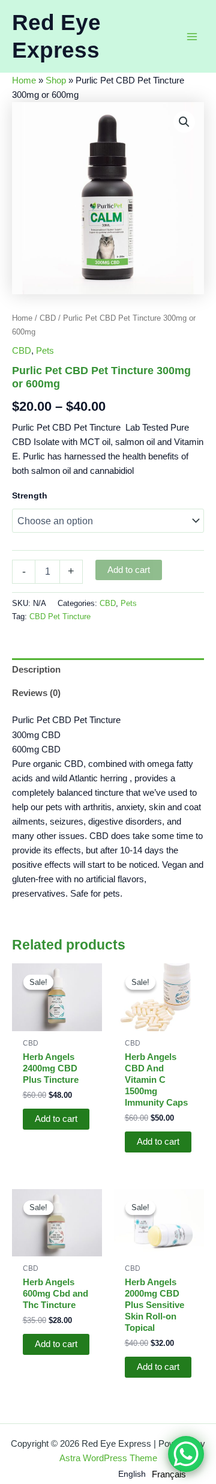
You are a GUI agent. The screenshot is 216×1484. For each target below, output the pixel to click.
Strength (29, 495)
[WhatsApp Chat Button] (186, 1454)
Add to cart (128, 570)
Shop (56, 80)
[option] (169, 1474)
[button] (184, 122)
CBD (48, 318)
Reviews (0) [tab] (36, 693)
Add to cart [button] (56, 1119)
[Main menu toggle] (192, 36)
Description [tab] (36, 669)
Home (24, 80)
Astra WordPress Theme (108, 1458)
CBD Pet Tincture (60, 616)
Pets (45, 351)
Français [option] (169, 1474)
